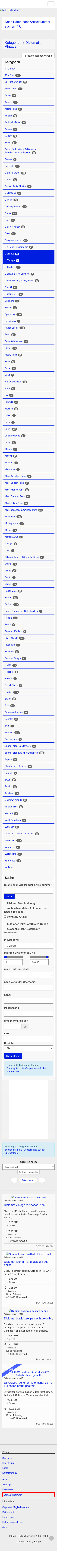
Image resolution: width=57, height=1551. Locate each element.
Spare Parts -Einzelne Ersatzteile (24, 752)
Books (10, 142)
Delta (10, 233)
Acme (10, 95)
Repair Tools (13, 685)
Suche (9, 896)
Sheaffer (12, 732)
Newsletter (7, 1489)
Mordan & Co (13, 536)
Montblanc (13, 516)
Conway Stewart (15, 206)
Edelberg (11, 300)
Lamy (10, 429)
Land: (7, 995)
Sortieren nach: (28, 1161)
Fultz (9, 361)
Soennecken (13, 739)
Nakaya (10, 543)
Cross (10, 213)
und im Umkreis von (16, 1020)
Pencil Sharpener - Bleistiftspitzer (23, 611)
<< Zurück (10, 68)
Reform (10, 678)
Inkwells (11, 401)
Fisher (10, 348)
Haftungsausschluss (12, 1522)
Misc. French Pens (16, 489)
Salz (9, 705)
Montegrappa (14, 523)
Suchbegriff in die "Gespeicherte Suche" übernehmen (27, 1070)
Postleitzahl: (11, 1008)
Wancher (11, 826)
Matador (11, 462)
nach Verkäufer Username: (20, 982)
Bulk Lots (12, 166)
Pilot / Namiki (14, 638)
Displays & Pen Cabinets (19, 273)
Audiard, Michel (15, 122)
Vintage (10, 46)
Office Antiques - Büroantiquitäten (24, 557)
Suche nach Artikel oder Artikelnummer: (28, 885)
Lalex (9, 422)
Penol (9, 624)
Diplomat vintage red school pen (24, 1205)
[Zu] (52, 1204)
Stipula (10, 759)
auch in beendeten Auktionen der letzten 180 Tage (25, 909)
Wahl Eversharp (15, 820)
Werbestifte (13, 853)
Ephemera (13, 314)
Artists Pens (13, 108)
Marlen (10, 449)
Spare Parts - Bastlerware (20, 746)
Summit (10, 773)
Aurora (10, 129)
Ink (8, 395)
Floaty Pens (13, 354)
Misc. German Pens (17, 496)
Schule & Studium (16, 712)
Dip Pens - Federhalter (18, 247)
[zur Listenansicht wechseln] (24, 1186)
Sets (9, 725)
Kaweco (11, 408)
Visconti (11, 813)
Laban (10, 415)
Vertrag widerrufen (13, 1494)
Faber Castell (14, 327)
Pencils (10, 617)
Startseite (7, 1458)
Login (5, 1467)
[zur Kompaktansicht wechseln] (32, 1186)
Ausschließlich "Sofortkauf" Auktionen (22, 930)
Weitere (9, 867)
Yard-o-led (12, 860)
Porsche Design (15, 658)
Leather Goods (14, 435)
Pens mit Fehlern (15, 631)
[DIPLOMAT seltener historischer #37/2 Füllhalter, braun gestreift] (28, 1373)
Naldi (9, 550)
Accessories (13, 88)
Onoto (9, 577)
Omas (10, 570)
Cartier (10, 179)
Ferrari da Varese (16, 341)
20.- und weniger (15, 82)
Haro (9, 388)
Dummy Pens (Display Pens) (21, 280)
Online (10, 563)
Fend (10, 334)
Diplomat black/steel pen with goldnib (27, 1318)
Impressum (8, 1517)
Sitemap (6, 1484)
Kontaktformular (10, 1472)
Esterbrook (12, 321)
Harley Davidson (15, 381)
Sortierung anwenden (28, 1172)
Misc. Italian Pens (16, 503)
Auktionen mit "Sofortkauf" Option (27, 924)
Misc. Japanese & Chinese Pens (23, 510)
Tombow (11, 793)
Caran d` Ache (15, 172)
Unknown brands (15, 800)
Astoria (10, 115)
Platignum (12, 644)
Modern (13, 267)
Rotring (11, 692)
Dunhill (10, 287)
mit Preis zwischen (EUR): (19, 952)
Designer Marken (16, 240)
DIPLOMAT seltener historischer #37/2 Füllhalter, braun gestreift (28, 1384)
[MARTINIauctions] (28, 9)
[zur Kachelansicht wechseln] (28, 1186)
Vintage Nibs (13, 806)
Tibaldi (10, 786)
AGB (4, 1526)
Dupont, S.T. (13, 294)
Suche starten (13, 1055)
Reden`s (11, 671)
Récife (10, 665)
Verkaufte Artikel (16, 916)
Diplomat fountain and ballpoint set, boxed (26, 1263)
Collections (12, 193)
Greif (9, 375)
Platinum (11, 651)
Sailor (10, 698)
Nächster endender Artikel (37, 55)
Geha (10, 368)
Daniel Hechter (14, 226)
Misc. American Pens (17, 476)
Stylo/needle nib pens (18, 766)
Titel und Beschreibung (20, 903)
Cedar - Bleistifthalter (17, 186)
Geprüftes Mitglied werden (15, 1507)
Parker (11, 597)
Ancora (10, 102)
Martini (10, 456)
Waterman (13, 840)
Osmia (10, 584)
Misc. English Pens (16, 482)
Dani (9, 220)
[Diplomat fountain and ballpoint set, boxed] (28, 1254)
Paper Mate (13, 590)
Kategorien (13, 42)
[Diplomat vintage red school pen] (28, 1197)
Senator (11, 719)
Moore (10, 530)
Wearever (12, 847)
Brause (10, 159)
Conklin (11, 199)
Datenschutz (8, 1512)
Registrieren (8, 1462)
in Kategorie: (11, 939)
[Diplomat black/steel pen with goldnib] (28, 1310)
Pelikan (11, 604)
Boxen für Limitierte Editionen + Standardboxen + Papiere (20, 151)
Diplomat (32, 42)
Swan (10, 779)
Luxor (10, 442)
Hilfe (4, 1479)
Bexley (10, 136)
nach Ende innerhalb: (17, 969)
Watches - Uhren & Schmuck (21, 833)
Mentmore (12, 469)
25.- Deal (12, 75)
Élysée (10, 307)
